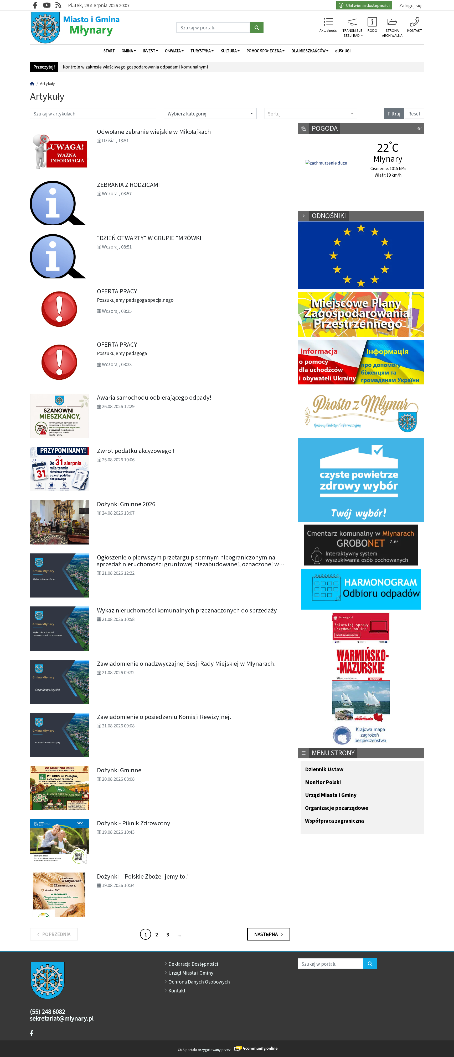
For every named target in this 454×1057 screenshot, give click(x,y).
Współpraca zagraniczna (334, 821)
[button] (419, 128)
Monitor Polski (323, 782)
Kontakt (176, 990)
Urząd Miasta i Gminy (331, 795)
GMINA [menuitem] (127, 50)
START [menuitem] (109, 50)
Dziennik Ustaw (324, 769)
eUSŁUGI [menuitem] (342, 50)
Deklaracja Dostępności (193, 963)
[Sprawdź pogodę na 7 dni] (326, 163)
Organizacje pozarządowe (336, 808)
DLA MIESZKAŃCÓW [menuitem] (308, 50)
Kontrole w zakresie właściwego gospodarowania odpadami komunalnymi (135, 67)
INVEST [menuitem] (149, 50)
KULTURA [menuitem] (228, 50)
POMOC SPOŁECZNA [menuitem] (264, 50)
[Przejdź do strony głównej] (76, 27)
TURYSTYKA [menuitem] (200, 50)
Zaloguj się (410, 5)
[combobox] (311, 113)
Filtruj (394, 113)
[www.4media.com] (254, 1048)
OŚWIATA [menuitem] (173, 50)
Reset (414, 113)
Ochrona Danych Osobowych (199, 981)
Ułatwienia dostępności (368, 5)
